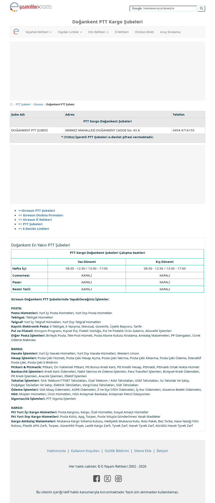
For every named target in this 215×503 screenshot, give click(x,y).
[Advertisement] (110, 70)
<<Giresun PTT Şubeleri (36, 210)
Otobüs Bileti (144, 32)
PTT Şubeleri (23, 104)
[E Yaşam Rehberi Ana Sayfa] (31, 7)
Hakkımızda (56, 450)
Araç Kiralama (170, 32)
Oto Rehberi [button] (97, 32)
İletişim (162, 450)
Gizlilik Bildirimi (117, 450)
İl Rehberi (122, 32)
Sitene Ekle (142, 450)
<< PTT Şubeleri (30, 224)
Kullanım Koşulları (85, 450)
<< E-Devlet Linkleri (33, 228)
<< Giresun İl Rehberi (35, 219)
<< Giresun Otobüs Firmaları (40, 215)
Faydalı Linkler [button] (69, 32)
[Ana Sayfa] (11, 104)
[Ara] (201, 8)
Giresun (38, 104)
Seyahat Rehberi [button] (37, 32)
